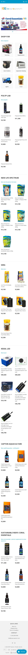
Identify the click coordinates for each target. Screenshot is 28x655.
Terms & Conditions (14, 630)
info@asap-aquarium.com (14, 638)
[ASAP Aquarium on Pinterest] (15, 643)
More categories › (5, 40)
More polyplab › (4, 99)
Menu (4, 1)
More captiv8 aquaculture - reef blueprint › (10, 448)
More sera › (3, 269)
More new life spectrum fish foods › (9, 182)
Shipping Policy (14, 628)
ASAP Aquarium (11, 647)
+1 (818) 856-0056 (14, 635)
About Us (14, 626)
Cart (26, 1)
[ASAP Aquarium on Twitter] (12, 643)
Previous (2, 23)
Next (26, 23)
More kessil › (4, 352)
